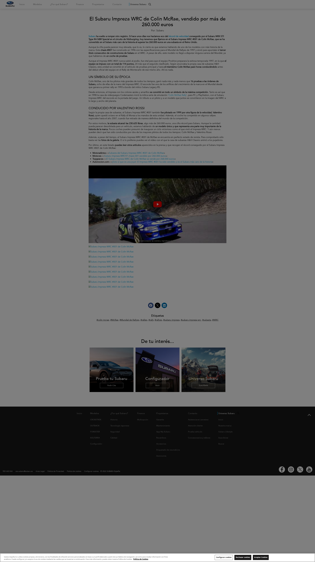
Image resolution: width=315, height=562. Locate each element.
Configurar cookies (223, 557)
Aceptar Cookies (260, 557)
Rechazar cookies (243, 557)
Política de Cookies (140, 559)
